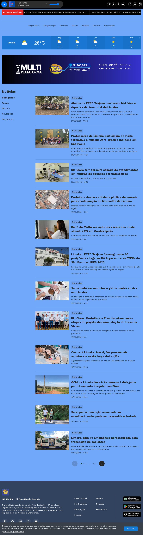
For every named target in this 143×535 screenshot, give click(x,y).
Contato (96, 25)
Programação (50, 25)
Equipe (75, 25)
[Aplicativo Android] (135, 4)
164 (94, 464)
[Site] (109, 4)
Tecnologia (8, 119)
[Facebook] (113, 4)
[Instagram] (118, 4)
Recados (64, 25)
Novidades (7, 113)
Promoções (109, 25)
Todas (5, 103)
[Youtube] (123, 4)
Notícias (85, 25)
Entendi (130, 529)
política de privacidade (13, 531)
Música (6, 108)
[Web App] (130, 4)
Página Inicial (34, 25)
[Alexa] (140, 4)
